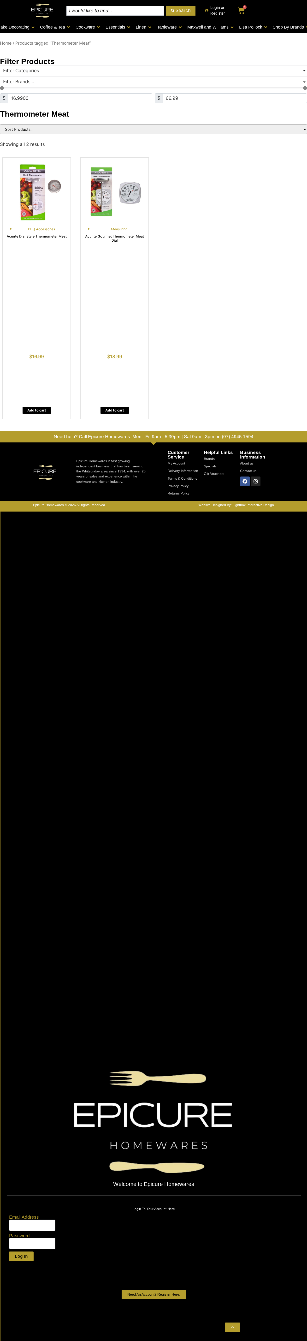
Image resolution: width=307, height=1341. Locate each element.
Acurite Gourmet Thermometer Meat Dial (114, 238)
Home (6, 43)
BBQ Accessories (41, 229)
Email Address (24, 1217)
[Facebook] (245, 481)
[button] (55, 27)
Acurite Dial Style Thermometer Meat (37, 236)
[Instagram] (255, 481)
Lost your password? (31, 1266)
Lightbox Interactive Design (253, 505)
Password (19, 1235)
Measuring (119, 229)
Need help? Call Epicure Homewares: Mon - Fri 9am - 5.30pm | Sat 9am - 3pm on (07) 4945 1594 (154, 436)
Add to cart (36, 410)
